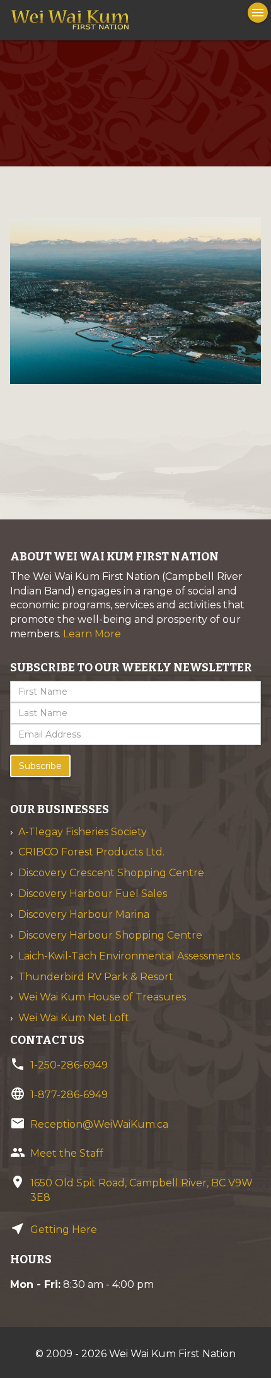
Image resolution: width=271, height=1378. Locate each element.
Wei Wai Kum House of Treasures (102, 997)
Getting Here (63, 1230)
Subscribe (40, 766)
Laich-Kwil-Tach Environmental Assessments (129, 956)
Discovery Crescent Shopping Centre (111, 873)
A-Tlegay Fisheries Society (82, 832)
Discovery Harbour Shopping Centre (110, 935)
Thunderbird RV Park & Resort (95, 977)
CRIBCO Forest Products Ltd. (91, 852)
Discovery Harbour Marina (83, 914)
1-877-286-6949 (69, 1095)
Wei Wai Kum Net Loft (73, 1018)
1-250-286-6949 (69, 1065)
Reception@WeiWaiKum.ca (99, 1124)
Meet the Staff (66, 1153)
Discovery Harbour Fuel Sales (92, 894)
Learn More (92, 634)
